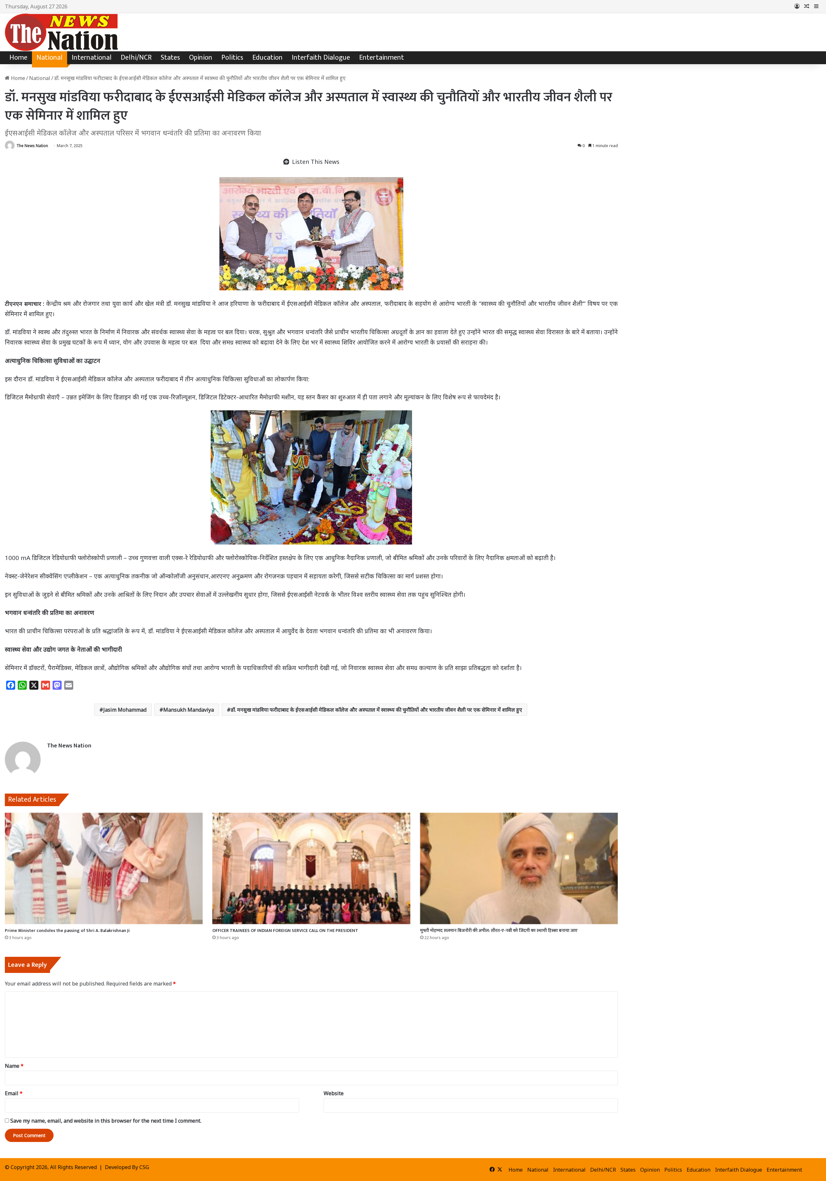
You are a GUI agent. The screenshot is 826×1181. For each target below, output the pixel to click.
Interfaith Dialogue (321, 58)
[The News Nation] (61, 32)
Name (14, 1065)
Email (14, 1093)
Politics (232, 58)
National (49, 58)
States (170, 58)
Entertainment (381, 58)
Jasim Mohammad (124, 709)
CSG (144, 1167)
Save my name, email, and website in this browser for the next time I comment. (105, 1120)
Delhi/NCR (136, 58)
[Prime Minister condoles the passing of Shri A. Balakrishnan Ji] (104, 868)
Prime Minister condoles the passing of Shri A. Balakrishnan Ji (67, 930)
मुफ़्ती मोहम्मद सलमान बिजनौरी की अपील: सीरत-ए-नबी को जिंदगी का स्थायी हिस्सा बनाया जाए (499, 930)
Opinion (200, 58)
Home (18, 58)
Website (334, 1093)
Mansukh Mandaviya (188, 709)
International (92, 58)
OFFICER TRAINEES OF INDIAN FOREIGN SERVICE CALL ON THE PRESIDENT (285, 930)
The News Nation (32, 145)
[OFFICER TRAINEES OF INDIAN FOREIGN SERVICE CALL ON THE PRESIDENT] (311, 868)
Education (267, 58)
